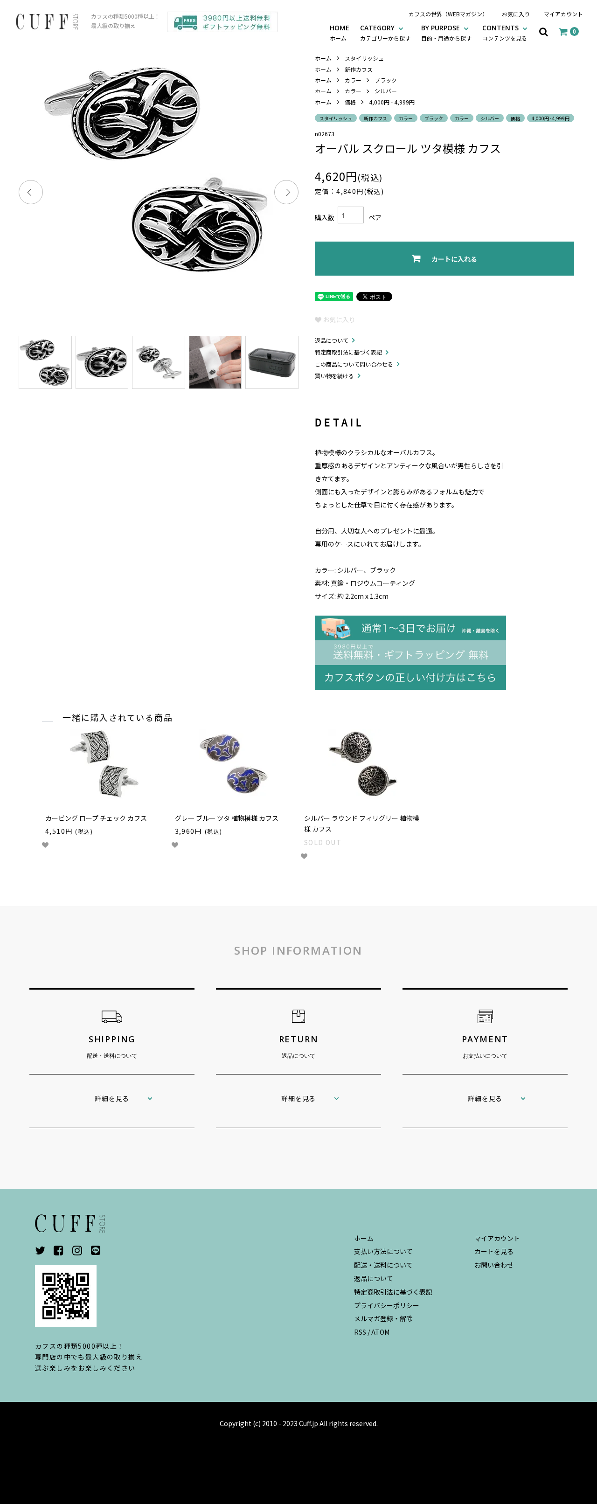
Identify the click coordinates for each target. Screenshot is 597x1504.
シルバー (386, 91)
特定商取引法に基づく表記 (348, 352)
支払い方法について (383, 1251)
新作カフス (359, 69)
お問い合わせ (494, 1264)
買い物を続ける (334, 376)
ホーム (323, 58)
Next (286, 192)
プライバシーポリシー (386, 1305)
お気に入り (516, 14)
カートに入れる (454, 258)
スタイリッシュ (364, 58)
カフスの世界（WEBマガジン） (448, 14)
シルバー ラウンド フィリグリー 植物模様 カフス (361, 823)
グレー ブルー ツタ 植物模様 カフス (226, 818)
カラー (353, 80)
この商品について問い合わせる (354, 364)
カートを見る (494, 1251)
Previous (31, 192)
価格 (350, 102)
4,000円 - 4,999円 (392, 102)
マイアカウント (563, 14)
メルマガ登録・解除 (383, 1318)
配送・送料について (383, 1264)
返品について (331, 340)
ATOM (380, 1332)
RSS (360, 1332)
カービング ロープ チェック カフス (96, 818)
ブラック (386, 80)
